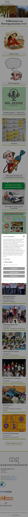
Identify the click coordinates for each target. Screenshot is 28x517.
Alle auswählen (14, 276)
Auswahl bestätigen (14, 272)
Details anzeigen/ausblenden (12, 264)
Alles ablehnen (14, 268)
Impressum (12, 280)
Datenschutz (6, 280)
